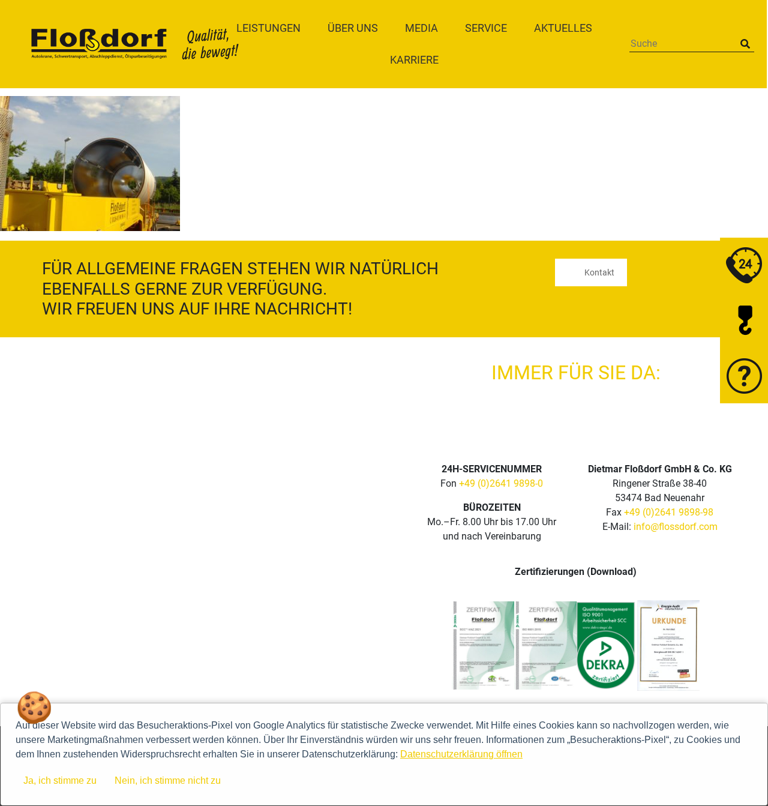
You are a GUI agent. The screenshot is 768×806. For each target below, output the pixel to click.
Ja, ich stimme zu (60, 780)
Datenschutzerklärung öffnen (461, 754)
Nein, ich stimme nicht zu (168, 780)
